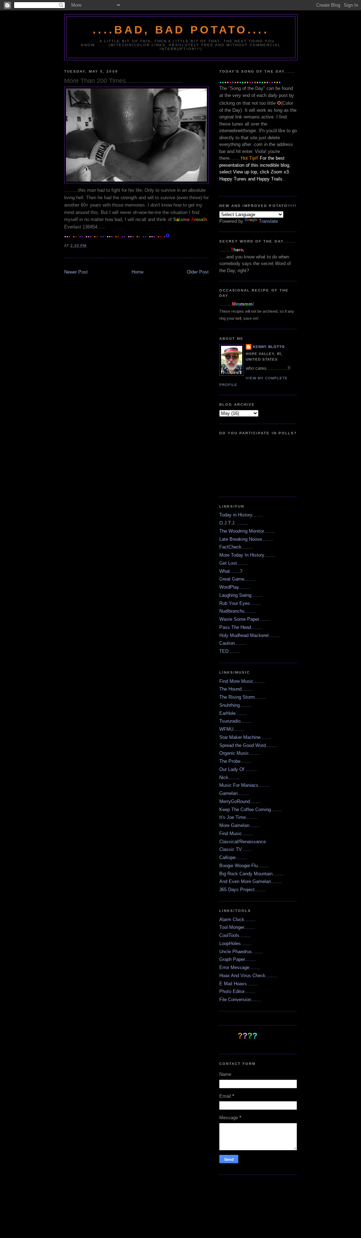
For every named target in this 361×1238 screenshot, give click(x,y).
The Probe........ (235, 761)
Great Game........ (237, 579)
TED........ (229, 651)
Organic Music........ (239, 753)
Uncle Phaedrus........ (241, 951)
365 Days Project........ (242, 889)
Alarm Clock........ (237, 919)
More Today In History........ (247, 555)
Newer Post (76, 272)
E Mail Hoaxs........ (238, 983)
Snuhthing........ (235, 705)
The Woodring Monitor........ (247, 531)
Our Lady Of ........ (238, 769)
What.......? (230, 571)
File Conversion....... (240, 999)
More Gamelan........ (240, 825)
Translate (268, 221)
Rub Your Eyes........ (240, 603)
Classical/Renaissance (242, 841)
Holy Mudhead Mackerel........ (249, 635)
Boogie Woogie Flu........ (244, 865)
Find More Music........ (242, 681)
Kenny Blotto (269, 347)
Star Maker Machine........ (245, 737)
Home (137, 272)
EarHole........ (233, 713)
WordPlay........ (234, 587)
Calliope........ (233, 857)
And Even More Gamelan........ (250, 881)
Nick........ (229, 777)
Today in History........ (241, 514)
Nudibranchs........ (237, 611)
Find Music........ (236, 833)
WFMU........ (232, 729)
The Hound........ (236, 689)
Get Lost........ (233, 563)
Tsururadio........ (235, 721)
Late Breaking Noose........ (246, 539)
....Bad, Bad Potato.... (181, 30)
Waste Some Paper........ (244, 619)
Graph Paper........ (237, 959)
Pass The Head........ (240, 627)
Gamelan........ (234, 793)
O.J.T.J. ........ (234, 523)
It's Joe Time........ (238, 817)
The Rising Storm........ (242, 697)
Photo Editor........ (237, 991)
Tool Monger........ (237, 927)
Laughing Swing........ (241, 595)
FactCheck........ (236, 547)
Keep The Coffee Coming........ (250, 809)
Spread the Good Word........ (248, 745)
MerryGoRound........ (240, 801)
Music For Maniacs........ (244, 785)
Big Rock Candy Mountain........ (251, 873)
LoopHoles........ (235, 943)
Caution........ (232, 643)
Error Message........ (240, 967)
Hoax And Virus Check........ (248, 975)
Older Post (198, 272)
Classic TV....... (235, 849)
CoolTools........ (235, 935)
